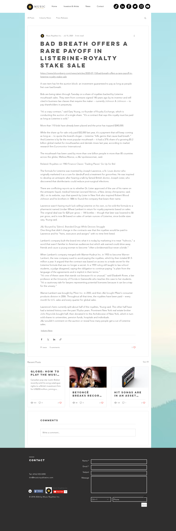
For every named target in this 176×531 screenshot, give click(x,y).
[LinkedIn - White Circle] (30, 491)
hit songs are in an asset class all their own (129, 394)
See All (146, 362)
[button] (71, 6)
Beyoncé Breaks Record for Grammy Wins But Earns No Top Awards (88, 394)
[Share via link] (60, 339)
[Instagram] (141, 6)
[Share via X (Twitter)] (48, 339)
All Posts (30, 18)
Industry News (45, 18)
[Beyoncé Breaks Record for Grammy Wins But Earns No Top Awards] (88, 377)
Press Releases (62, 18)
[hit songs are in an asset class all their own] (129, 377)
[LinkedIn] (122, 6)
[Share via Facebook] (41, 339)
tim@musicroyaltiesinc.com (41, 477)
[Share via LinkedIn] (54, 339)
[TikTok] (116, 6)
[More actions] (134, 35)
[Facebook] (128, 6)
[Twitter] (135, 6)
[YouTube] (147, 6)
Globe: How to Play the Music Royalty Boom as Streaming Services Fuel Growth (45, 373)
